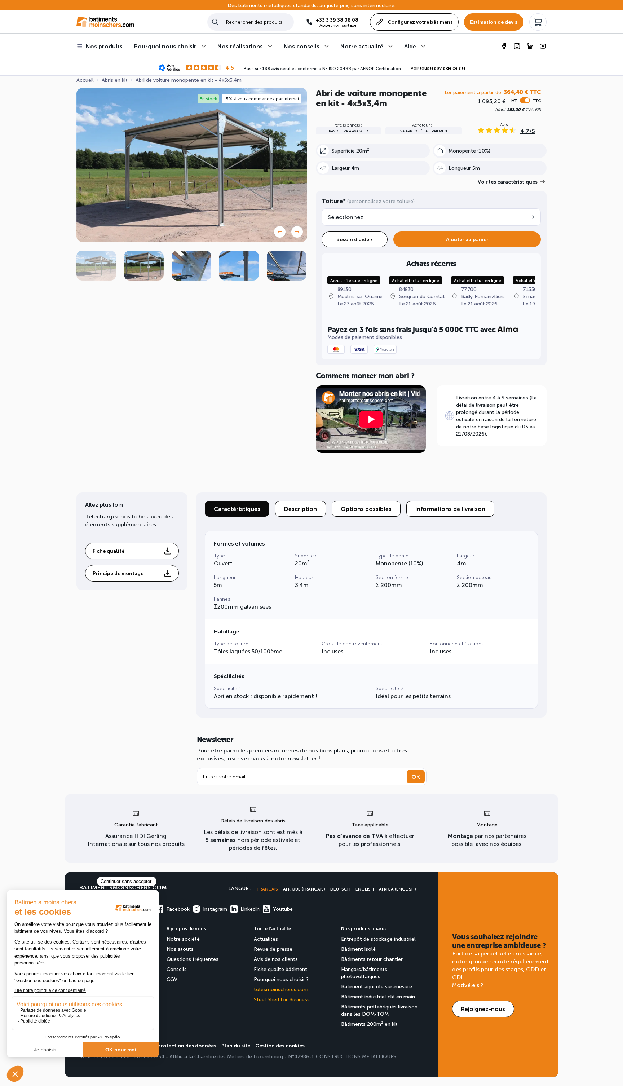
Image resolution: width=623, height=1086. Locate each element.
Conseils (177, 969)
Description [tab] (300, 508)
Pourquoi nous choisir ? (281, 979)
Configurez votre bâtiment (420, 22)
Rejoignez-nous (483, 1008)
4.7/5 (527, 130)
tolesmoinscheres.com (281, 989)
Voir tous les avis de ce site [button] (438, 67)
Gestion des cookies (280, 1045)
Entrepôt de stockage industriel (378, 939)
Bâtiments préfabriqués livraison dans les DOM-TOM (379, 1010)
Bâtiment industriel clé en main (378, 996)
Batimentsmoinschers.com (123, 887)
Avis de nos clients (276, 959)
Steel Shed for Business (282, 999)
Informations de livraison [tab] (450, 508)
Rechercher (215, 21)
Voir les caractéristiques (508, 181)
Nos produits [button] (104, 46)
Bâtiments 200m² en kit (369, 1024)
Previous (280, 232)
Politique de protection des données (171, 1045)
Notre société (183, 939)
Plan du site (235, 1045)
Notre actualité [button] (361, 46)
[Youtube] (543, 46)
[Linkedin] (530, 46)
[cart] (538, 22)
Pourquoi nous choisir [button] (165, 46)
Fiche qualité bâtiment (280, 969)
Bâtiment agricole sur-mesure (376, 986)
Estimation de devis (493, 22)
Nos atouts (180, 949)
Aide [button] (410, 46)
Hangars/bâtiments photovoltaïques (364, 972)
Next (297, 232)
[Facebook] (504, 46)
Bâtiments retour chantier (372, 959)
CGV (172, 979)
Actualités (266, 939)
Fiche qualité (108, 551)
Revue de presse (273, 949)
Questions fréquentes (192, 959)
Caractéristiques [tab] (237, 508)
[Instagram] (517, 46)
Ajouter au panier (467, 239)
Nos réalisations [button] (240, 46)
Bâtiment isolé (358, 949)
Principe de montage (118, 573)
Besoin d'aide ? (354, 239)
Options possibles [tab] (366, 508)
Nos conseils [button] (301, 46)
